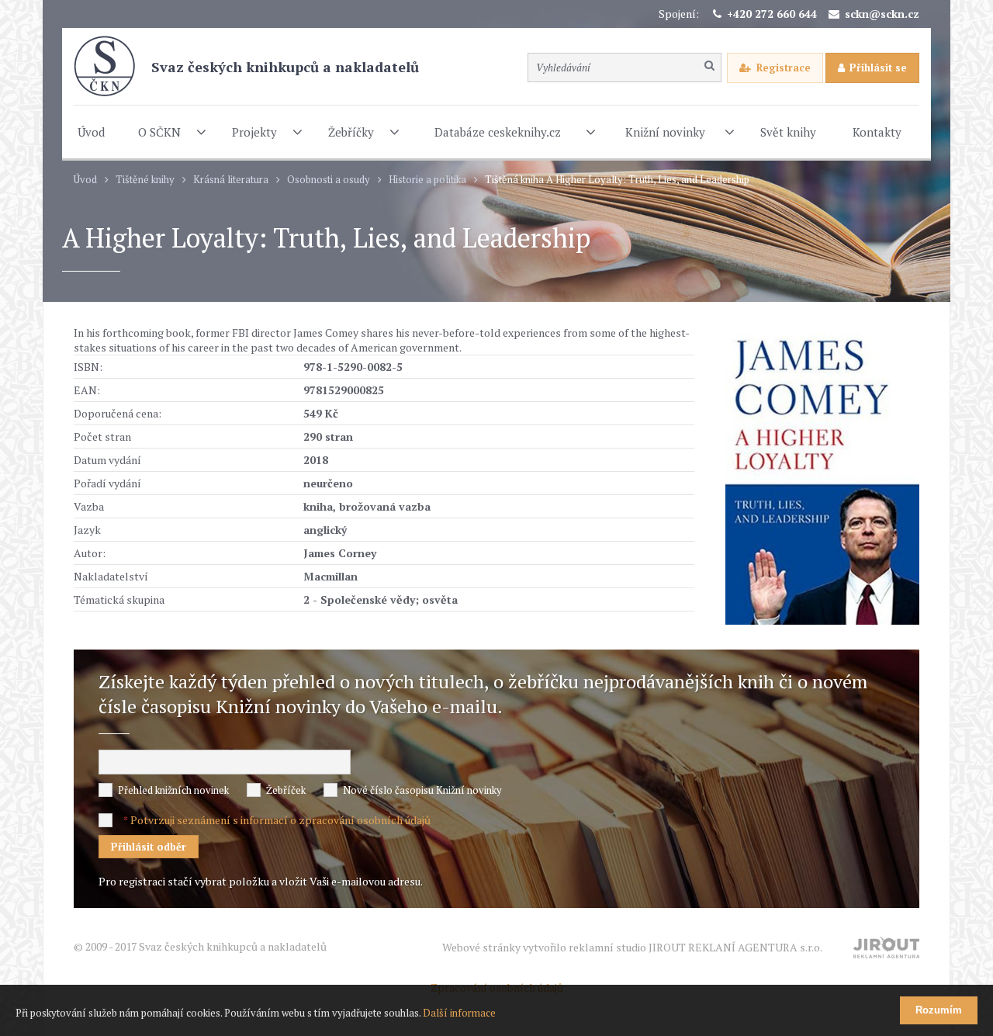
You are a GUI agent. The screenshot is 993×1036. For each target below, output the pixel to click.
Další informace (459, 1013)
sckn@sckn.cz (882, 13)
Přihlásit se (878, 67)
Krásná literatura (230, 179)
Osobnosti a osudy (328, 179)
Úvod (85, 179)
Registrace (783, 67)
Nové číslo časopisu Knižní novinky (422, 790)
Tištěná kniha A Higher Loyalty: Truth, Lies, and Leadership (617, 179)
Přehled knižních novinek (173, 790)
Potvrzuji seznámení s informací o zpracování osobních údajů (280, 820)
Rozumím (938, 1010)
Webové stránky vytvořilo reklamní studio (632, 947)
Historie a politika (427, 179)
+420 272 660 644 (772, 13)
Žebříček (286, 790)
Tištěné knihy (145, 179)
